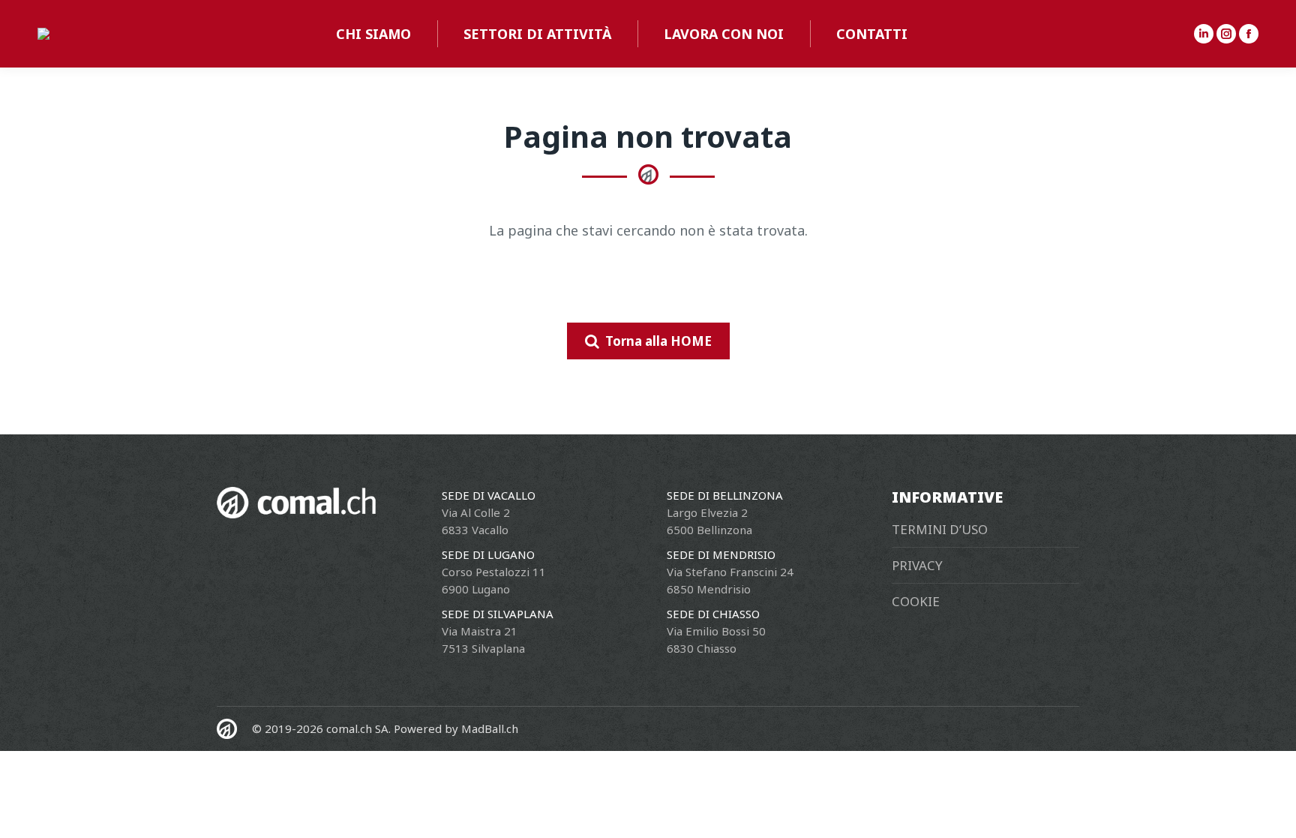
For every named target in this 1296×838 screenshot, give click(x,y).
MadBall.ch (489, 728)
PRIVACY (917, 565)
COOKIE (916, 601)
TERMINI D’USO (940, 529)
